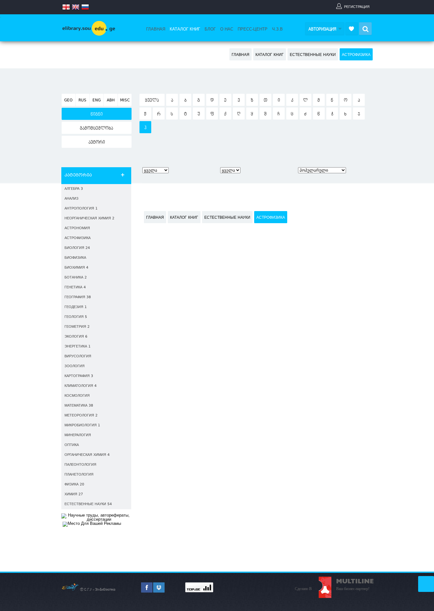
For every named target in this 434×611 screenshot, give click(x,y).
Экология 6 (75, 337)
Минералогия (77, 435)
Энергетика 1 (77, 346)
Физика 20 (74, 484)
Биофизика (75, 258)
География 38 (77, 297)
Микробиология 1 (82, 425)
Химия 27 (73, 494)
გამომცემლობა (96, 128)
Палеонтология (80, 465)
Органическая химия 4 (87, 455)
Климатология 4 (80, 386)
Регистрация (357, 6)
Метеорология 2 (81, 415)
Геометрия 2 (77, 327)
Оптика (71, 445)
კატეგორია (78, 175)
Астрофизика (356, 55)
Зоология (74, 366)
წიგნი (97, 114)
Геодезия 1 (75, 307)
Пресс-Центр (253, 29)
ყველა (152, 100)
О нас (226, 29)
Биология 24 (77, 248)
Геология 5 (75, 317)
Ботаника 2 (75, 277)
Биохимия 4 (76, 268)
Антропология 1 (81, 208)
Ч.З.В (277, 29)
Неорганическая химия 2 (89, 218)
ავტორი (96, 142)
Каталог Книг (185, 29)
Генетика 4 (75, 287)
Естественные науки (313, 55)
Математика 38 (78, 405)
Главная (155, 29)
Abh (111, 100)
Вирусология (77, 356)
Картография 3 (78, 376)
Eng (96, 100)
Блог (210, 29)
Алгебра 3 (73, 189)
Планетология (78, 474)
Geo (68, 100)
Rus (82, 100)
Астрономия (77, 228)
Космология (77, 396)
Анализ (71, 199)
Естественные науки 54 (88, 504)
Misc (125, 100)
